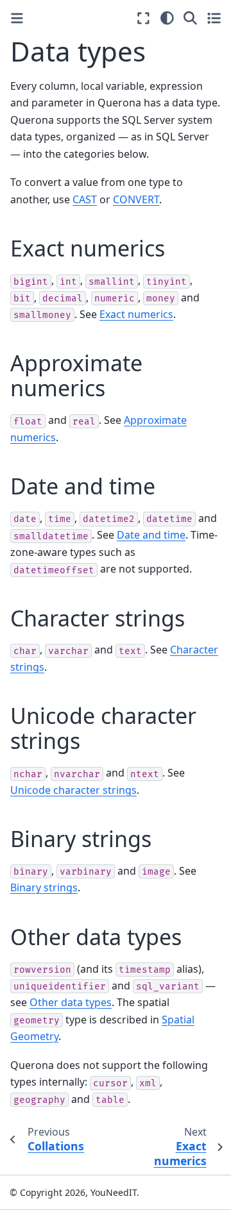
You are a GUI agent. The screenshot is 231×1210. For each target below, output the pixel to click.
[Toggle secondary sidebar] (214, 18)
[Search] (190, 18)
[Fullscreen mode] (143, 18)
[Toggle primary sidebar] (17, 18)
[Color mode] (167, 18)
